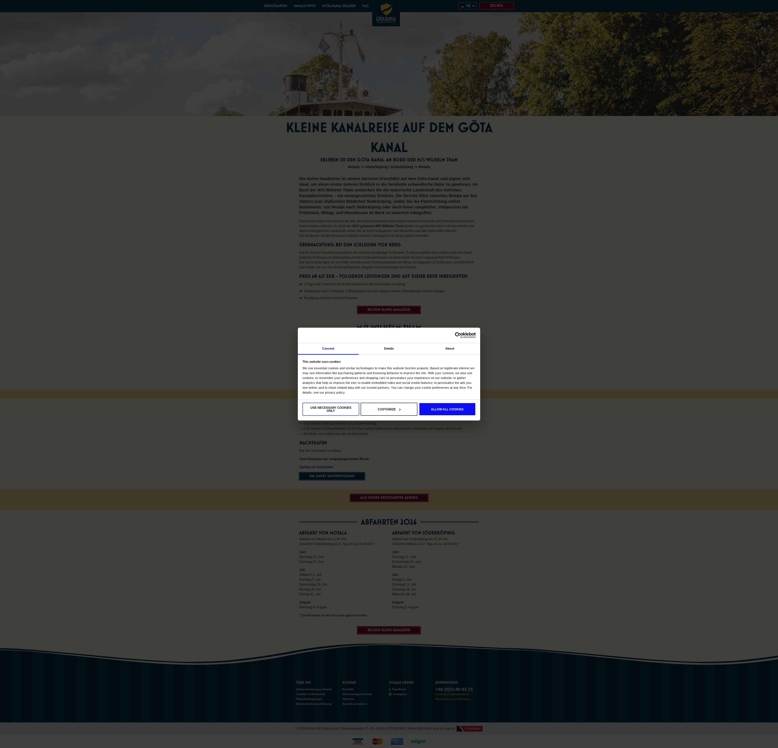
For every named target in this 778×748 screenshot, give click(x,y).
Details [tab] (389, 348)
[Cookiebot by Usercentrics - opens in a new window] (458, 335)
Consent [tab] (328, 348)
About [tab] (449, 348)
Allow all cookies (447, 409)
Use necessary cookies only (330, 409)
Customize (387, 409)
